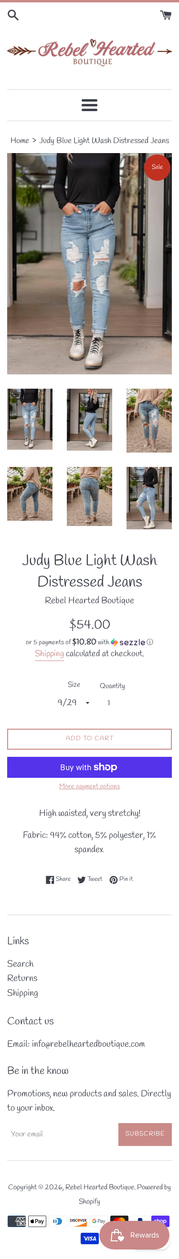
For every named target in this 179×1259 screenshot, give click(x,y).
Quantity (112, 686)
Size (74, 685)
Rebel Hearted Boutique (99, 1187)
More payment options (89, 786)
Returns (22, 978)
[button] (89, 642)
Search (20, 964)
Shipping (49, 654)
